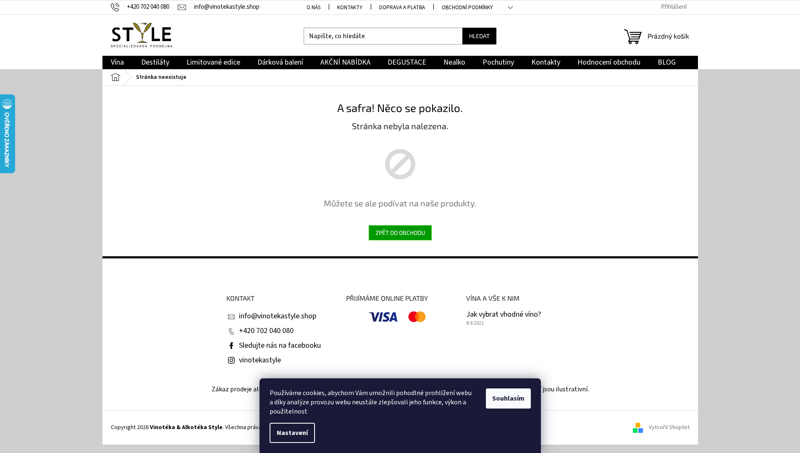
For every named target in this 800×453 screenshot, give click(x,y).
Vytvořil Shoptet (669, 427)
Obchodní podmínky (467, 7)
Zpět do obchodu (400, 232)
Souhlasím (508, 398)
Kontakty (349, 7)
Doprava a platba (402, 7)
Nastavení (292, 432)
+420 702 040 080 (266, 330)
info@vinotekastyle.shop (277, 316)
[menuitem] (117, 63)
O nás (313, 7)
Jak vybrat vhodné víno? (503, 315)
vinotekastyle (260, 360)
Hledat (479, 35)
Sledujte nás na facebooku (280, 345)
